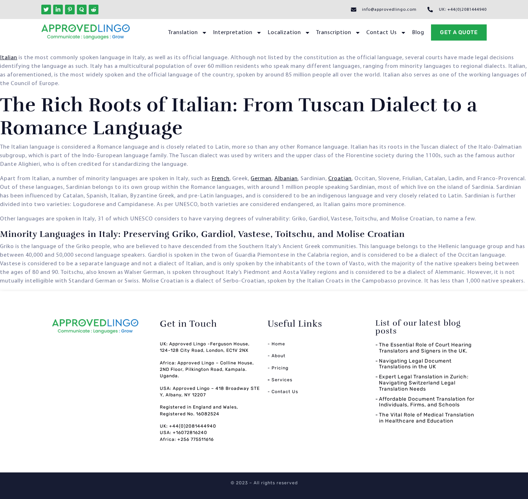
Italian (8, 58)
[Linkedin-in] (58, 9)
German (261, 179)
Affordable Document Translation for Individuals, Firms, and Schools (426, 402)
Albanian (286, 179)
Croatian (340, 179)
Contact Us (381, 33)
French (221, 179)
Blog (418, 33)
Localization (284, 33)
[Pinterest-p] (70, 9)
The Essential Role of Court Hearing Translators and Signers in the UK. (425, 348)
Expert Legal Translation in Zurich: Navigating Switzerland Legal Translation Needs (424, 383)
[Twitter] (46, 9)
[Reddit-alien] (93, 9)
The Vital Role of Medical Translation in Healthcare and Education (426, 418)
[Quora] (82, 9)
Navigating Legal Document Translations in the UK (415, 364)
